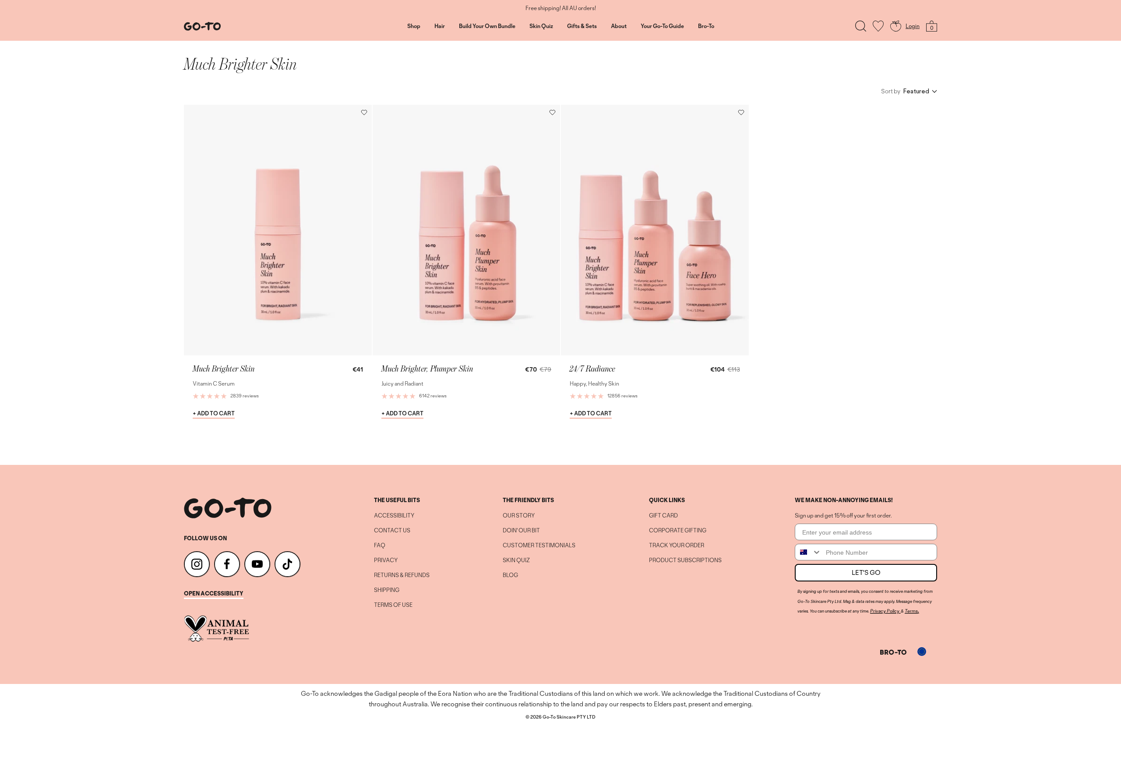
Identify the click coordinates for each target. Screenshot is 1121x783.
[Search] (860, 26)
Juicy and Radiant (402, 383)
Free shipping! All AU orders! (560, 8)
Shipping (386, 590)
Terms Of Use (393, 605)
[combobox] (808, 552)
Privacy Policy (884, 610)
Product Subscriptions (685, 560)
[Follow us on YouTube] (257, 564)
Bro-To (706, 26)
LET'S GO (866, 572)
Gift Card (663, 515)
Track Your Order (676, 545)
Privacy (386, 560)
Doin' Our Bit (521, 530)
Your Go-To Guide (662, 26)
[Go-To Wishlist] (878, 26)
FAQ (379, 545)
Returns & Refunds (402, 575)
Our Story (519, 515)
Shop (413, 26)
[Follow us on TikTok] (287, 564)
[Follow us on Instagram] (197, 564)
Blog (510, 575)
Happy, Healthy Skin (594, 383)
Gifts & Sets (582, 26)
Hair (439, 26)
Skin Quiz (541, 26)
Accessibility (394, 515)
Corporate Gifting (677, 530)
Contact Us (392, 530)
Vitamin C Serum (214, 383)
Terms (911, 610)
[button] (364, 112)
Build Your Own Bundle (487, 26)
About (619, 26)
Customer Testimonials (539, 545)
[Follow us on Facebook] (227, 564)
